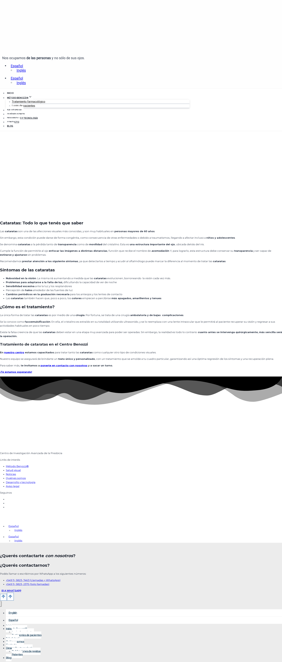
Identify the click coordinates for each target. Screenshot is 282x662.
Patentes (17, 654)
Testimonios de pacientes (26, 635)
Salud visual (14, 110)
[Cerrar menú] (1, 604)
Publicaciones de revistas (26, 651)
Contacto (13, 122)
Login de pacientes (23, 105)
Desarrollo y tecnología (22, 118)
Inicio (10, 93)
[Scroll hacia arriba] (3, 597)
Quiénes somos (16, 114)
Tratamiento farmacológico (28, 101)
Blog (10, 126)
